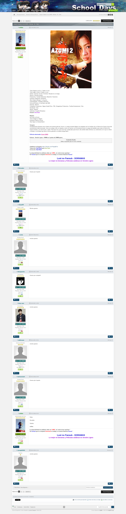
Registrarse (114, 10)
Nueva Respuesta (107, 20)
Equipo (39, 10)
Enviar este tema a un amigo (94, 499)
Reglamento (32, 507)
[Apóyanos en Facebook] (109, 14)
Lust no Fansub (32, 510)
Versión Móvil (26, 507)
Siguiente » (28, 20)
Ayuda (45, 10)
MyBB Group (111, 510)
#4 (112, 234)
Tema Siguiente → (24, 487)
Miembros (33, 10)
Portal (14, 10)
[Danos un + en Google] (112, 14)
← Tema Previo (16, 487)
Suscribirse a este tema (107, 499)
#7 (112, 340)
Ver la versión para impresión (80, 499)
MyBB (101, 510)
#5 (112, 271)
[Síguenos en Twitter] (111, 14)
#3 (112, 204)
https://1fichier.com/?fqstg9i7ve (50, 146)
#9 (112, 413)
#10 (112, 450)
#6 (112, 303)
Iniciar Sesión (104, 10)
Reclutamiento (25, 10)
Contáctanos (19, 507)
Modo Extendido (108, 24)
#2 (112, 168)
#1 (112, 27)
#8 (112, 376)
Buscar (17, 164)
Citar (111, 164)
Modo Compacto (100, 24)
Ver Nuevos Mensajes (103, 14)
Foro (19, 10)
